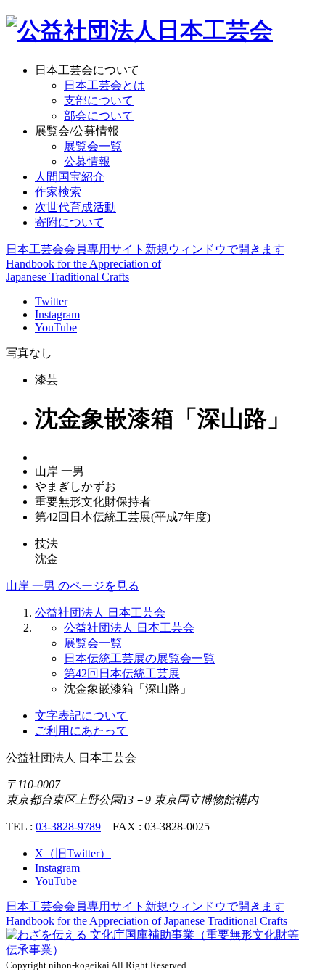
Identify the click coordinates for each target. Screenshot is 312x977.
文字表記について (81, 715)
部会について (99, 116)
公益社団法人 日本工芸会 (100, 612)
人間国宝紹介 (69, 176)
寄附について (69, 222)
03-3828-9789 (68, 826)
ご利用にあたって (81, 731)
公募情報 (87, 161)
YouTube (56, 327)
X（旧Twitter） (73, 853)
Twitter (51, 301)
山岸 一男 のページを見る (72, 586)
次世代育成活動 (75, 207)
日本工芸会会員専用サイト (145, 249)
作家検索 (58, 192)
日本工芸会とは (104, 85)
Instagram (57, 314)
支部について (99, 100)
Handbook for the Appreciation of (146, 921)
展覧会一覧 (93, 146)
